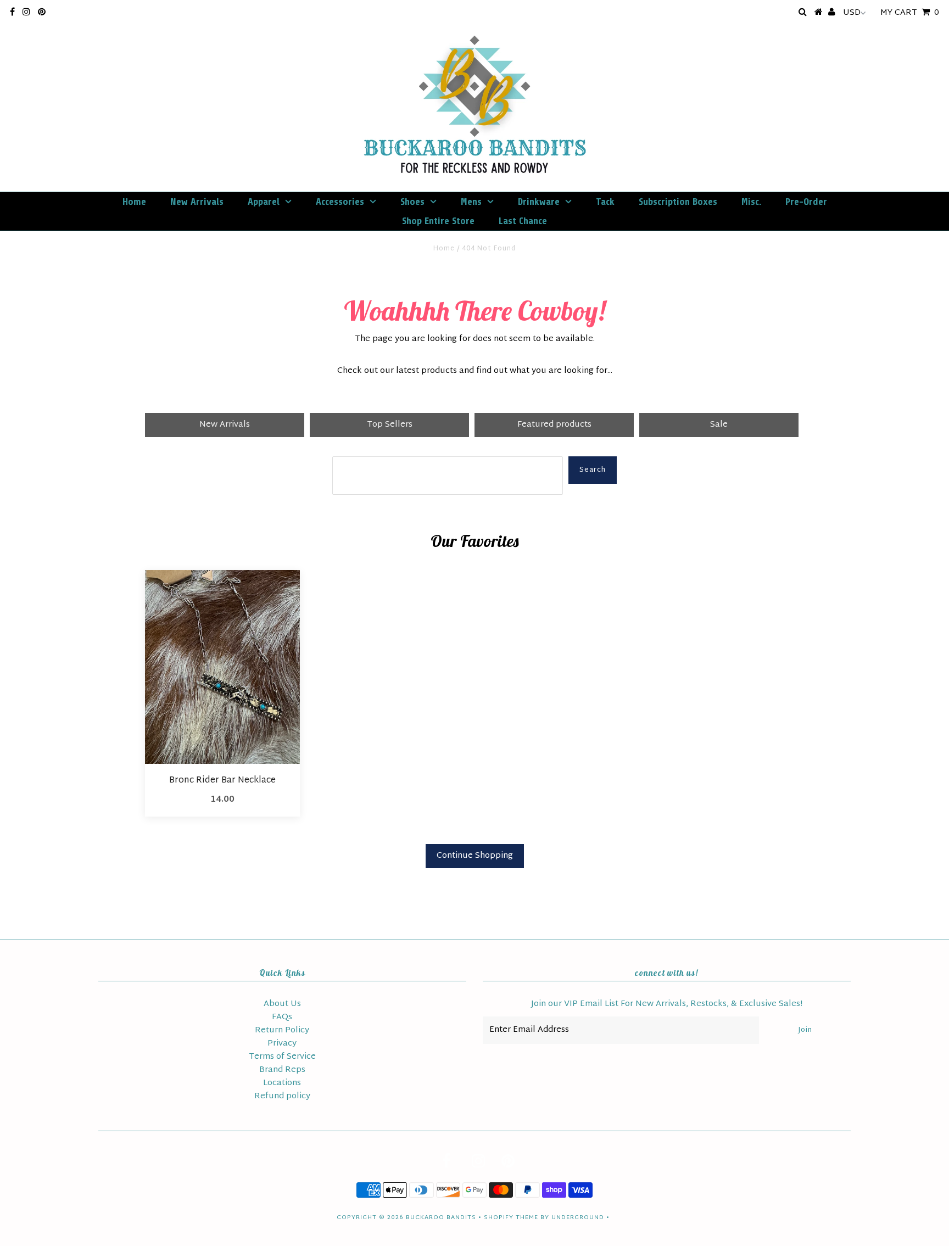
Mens (471, 201)
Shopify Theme (511, 1217)
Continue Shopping (475, 855)
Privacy (282, 1043)
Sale (719, 424)
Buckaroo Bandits (441, 1217)
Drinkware (539, 201)
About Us (282, 1004)
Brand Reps (282, 1070)
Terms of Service (282, 1056)
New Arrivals (197, 201)
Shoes (412, 201)
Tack (605, 201)
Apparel (264, 201)
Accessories (340, 201)
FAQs (282, 1017)
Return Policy (282, 1030)
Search (592, 470)
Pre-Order (806, 201)
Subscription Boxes (678, 201)
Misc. (751, 201)
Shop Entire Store (438, 220)
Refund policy (282, 1096)
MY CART (909, 12)
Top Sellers (389, 424)
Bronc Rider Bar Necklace (222, 781)
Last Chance (523, 220)
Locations (282, 1083)
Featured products (554, 424)
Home (134, 201)
